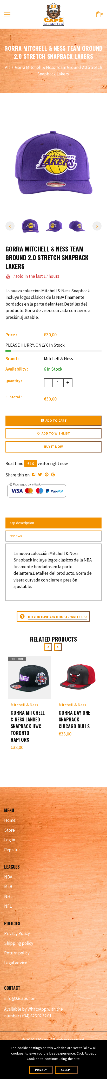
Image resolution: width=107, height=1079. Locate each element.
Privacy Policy (17, 933)
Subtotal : (13, 397)
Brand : (12, 358)
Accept (66, 1070)
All (7, 67)
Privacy (41, 1070)
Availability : (16, 369)
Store (9, 830)
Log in (9, 840)
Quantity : (13, 380)
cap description (22, 522)
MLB (8, 886)
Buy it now (53, 446)
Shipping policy (18, 943)
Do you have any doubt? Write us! (57, 617)
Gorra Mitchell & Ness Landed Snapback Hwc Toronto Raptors (28, 726)
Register (12, 849)
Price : (11, 335)
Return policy (17, 953)
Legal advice (15, 963)
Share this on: (17, 475)
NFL (8, 906)
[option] (53, 165)
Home (10, 820)
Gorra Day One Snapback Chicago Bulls (74, 719)
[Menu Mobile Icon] (7, 14)
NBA (8, 877)
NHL (8, 896)
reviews (16, 535)
